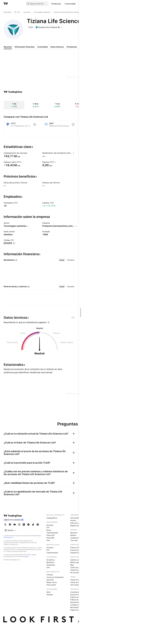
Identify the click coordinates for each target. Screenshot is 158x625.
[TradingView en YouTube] (14, 524)
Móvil (48, 592)
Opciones (50, 580)
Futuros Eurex (75, 550)
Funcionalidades (76, 518)
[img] (59, 27)
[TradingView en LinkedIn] (23, 524)
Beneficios (50, 562)
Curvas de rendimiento (55, 577)
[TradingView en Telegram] (28, 524)
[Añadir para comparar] (35, 124)
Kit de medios (75, 573)
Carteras (49, 575)
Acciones (49, 525)
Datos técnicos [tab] (57, 47)
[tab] (62, 260)
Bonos (48, 530)
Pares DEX (50, 538)
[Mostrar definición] (29, 153)
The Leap (73, 540)
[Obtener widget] (73, 317)
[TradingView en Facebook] (10, 524)
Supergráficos (51, 518)
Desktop (49, 595)
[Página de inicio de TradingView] (6, 3)
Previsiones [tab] (72, 47)
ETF (47, 528)
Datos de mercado (77, 523)
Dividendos (50, 565)
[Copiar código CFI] (14, 243)
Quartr (27, 556)
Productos (56, 4)
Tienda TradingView (77, 580)
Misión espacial (76, 562)
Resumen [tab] (8, 47)
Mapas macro (51, 582)
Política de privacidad (78, 597)
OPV (48, 567)
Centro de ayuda (76, 567)
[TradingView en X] (5, 524)
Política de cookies (77, 600)
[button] (63, 3)
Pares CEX (50, 535)
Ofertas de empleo (77, 570)
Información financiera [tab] (25, 47)
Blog (72, 565)
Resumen (73, 533)
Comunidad (70, 4)
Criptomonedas (52, 533)
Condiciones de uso (77, 592)
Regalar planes (76, 525)
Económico (50, 560)
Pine (48, 540)
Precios (73, 520)
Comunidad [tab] (42, 47)
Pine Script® (51, 585)
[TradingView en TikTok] (33, 524)
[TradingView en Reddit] (37, 524)
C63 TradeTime (76, 585)
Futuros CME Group (77, 548)
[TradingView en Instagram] (19, 524)
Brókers (73, 535)
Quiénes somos (76, 560)
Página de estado (77, 610)
